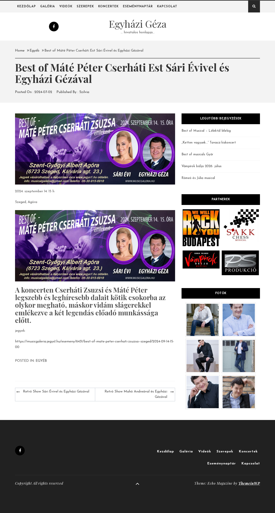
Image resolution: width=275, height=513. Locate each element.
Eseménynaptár (138, 6)
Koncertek (108, 6)
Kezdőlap (26, 6)
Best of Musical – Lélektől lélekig (206, 131)
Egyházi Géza (138, 23)
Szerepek (85, 6)
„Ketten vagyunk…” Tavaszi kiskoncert (209, 142)
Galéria (47, 6)
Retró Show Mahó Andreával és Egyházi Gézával (136, 394)
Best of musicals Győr (197, 154)
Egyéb (41, 361)
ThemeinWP (249, 483)
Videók (65, 6)
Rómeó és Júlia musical (198, 178)
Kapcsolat (167, 6)
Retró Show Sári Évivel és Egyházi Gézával (56, 391)
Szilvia (84, 92)
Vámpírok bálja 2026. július (202, 166)
